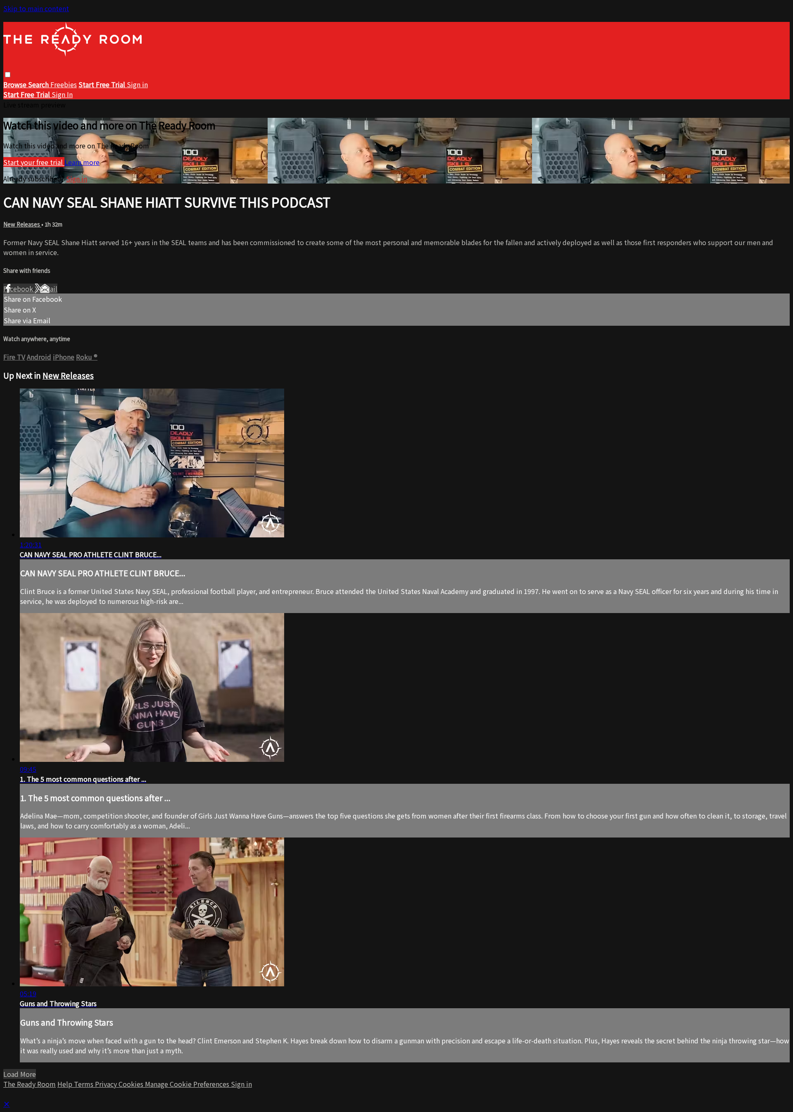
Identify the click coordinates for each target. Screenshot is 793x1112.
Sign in (137, 84)
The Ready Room (29, 1084)
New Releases (22, 224)
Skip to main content (36, 8)
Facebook (19, 289)
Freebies (63, 84)
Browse (15, 84)
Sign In (62, 94)
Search (39, 84)
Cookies (132, 1084)
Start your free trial (33, 162)
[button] (7, 74)
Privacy (107, 1084)
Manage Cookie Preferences (188, 1084)
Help (65, 1084)
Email (48, 289)
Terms (84, 1084)
